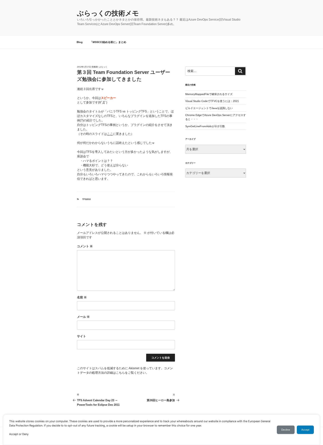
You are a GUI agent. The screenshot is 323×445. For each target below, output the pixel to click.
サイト (81, 336)
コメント (85, 246)
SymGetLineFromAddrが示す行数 (205, 126)
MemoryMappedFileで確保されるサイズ (209, 94)
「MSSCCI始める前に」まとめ (108, 42)
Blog (80, 42)
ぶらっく (103, 67)
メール (83, 316)
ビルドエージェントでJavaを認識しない (209, 108)
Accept (305, 429)
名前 (82, 297)
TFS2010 (86, 199)
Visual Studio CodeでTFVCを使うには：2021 (212, 101)
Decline (285, 429)
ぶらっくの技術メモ (108, 13)
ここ (110, 133)
